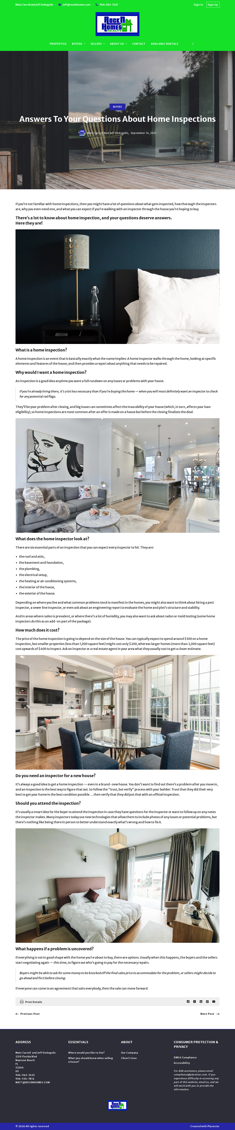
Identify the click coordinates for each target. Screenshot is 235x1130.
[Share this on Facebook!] (188, 1001)
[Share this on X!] (194, 1001)
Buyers (117, 106)
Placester (213, 1126)
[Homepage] (118, 24)
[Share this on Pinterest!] (207, 1001)
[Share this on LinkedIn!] (201, 1001)
